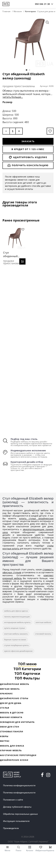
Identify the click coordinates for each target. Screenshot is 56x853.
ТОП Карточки (27, 673)
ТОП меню (27, 663)
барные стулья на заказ (15, 639)
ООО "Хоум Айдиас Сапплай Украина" (28, 841)
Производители (11, 828)
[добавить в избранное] (50, 131)
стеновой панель (43, 633)
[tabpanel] (28, 41)
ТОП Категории (27, 668)
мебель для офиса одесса (16, 611)
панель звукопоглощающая (17, 616)
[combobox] (42, 4)
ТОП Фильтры (27, 678)
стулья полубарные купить (16, 645)
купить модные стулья (14, 628)
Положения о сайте (13, 799)
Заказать (28, 141)
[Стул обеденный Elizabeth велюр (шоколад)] (14, 238)
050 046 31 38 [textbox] (42, 3)
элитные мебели (43, 622)
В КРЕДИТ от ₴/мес (28, 149)
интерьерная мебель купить (17, 622)
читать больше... (12, 97)
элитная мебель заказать (16, 633)
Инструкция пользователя (16, 821)
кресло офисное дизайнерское (18, 651)
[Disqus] (28, 307)
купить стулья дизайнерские (36, 518)
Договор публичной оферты (17, 807)
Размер (7, 102)
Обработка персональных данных (20, 814)
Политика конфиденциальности (19, 785)
